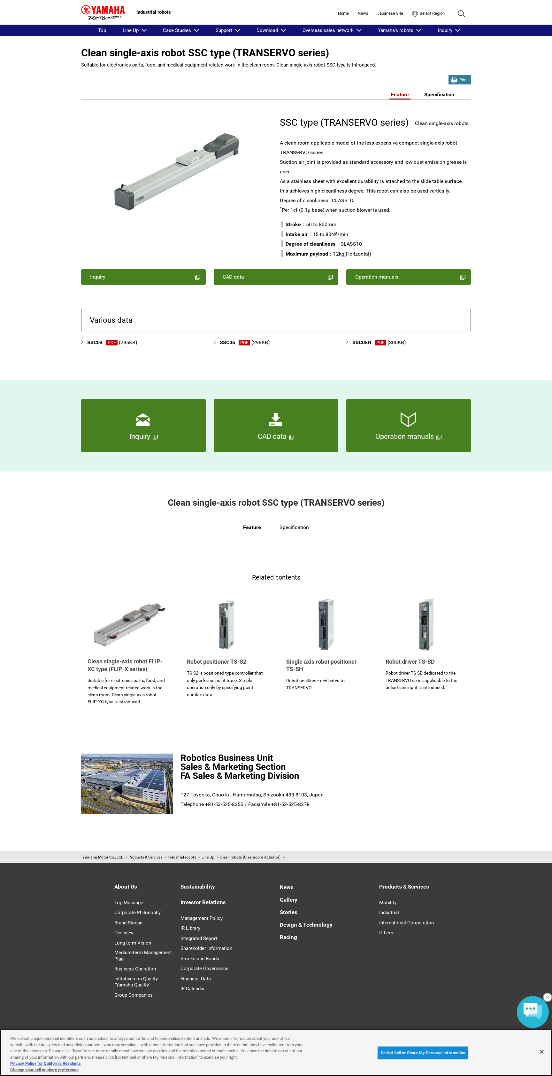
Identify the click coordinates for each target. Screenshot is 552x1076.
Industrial (389, 912)
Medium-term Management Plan (143, 956)
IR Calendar (192, 989)
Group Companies (133, 995)
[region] (276, 1052)
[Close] (542, 1052)
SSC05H (379, 342)
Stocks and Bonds (199, 958)
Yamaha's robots (395, 30)
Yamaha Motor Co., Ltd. (102, 857)
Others (386, 933)
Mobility (387, 903)
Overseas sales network (328, 30)
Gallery (288, 900)
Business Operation (135, 969)
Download (267, 30)
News (363, 13)
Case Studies (177, 30)
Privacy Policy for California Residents (45, 1063)
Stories (288, 912)
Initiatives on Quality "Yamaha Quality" (136, 982)
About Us (125, 886)
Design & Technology (306, 925)
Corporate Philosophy (137, 912)
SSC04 (112, 342)
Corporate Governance (204, 968)
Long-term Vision (132, 943)
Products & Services (145, 857)
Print (463, 79)
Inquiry (445, 30)
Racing (288, 937)
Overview (124, 933)
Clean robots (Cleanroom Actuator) (250, 857)
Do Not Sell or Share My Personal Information (423, 1052)
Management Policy (201, 918)
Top (102, 30)
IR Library (190, 928)
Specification (439, 94)
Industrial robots (182, 857)
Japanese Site (390, 13)
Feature (400, 94)
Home (343, 13)
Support (224, 30)
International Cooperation (406, 923)
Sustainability (197, 886)
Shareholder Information (206, 948)
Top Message (128, 903)
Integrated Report (198, 938)
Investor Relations (203, 902)
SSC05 (245, 342)
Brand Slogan (128, 923)
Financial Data (195, 979)
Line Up (131, 30)
